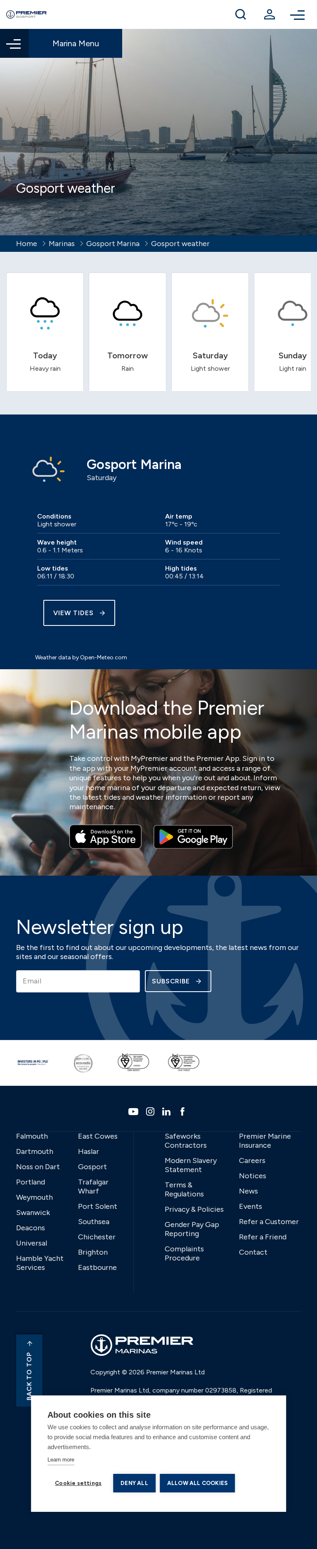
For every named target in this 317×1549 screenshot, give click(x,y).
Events (250, 1206)
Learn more (60, 1460)
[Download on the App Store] (105, 836)
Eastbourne (97, 1267)
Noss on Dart (38, 1166)
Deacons (30, 1227)
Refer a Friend (262, 1236)
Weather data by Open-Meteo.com (81, 657)
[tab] (45, 332)
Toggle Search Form (240, 14)
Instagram (151, 1111)
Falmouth (32, 1136)
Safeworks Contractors (186, 1141)
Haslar (88, 1151)
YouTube (134, 1111)
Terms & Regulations (184, 1189)
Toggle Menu (298, 14)
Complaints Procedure (184, 1253)
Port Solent (97, 1206)
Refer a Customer (269, 1221)
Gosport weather (180, 243)
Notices (252, 1175)
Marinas (62, 243)
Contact (253, 1252)
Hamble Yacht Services (40, 1263)
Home (26, 243)
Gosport (92, 1166)
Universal (31, 1243)
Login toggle (269, 14)
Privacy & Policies (194, 1209)
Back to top (29, 1376)
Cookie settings (78, 1483)
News (248, 1191)
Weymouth (34, 1197)
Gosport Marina (113, 243)
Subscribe (171, 981)
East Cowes (98, 1136)
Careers (252, 1160)
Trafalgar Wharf (93, 1186)
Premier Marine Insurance (265, 1141)
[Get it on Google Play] (193, 836)
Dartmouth (34, 1151)
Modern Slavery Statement (191, 1165)
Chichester (97, 1236)
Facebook (183, 1111)
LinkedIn (167, 1111)
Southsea (93, 1221)
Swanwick (33, 1212)
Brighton (93, 1252)
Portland (30, 1182)
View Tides (73, 613)
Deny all (134, 1483)
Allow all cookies (197, 1483)
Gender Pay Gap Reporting (192, 1229)
